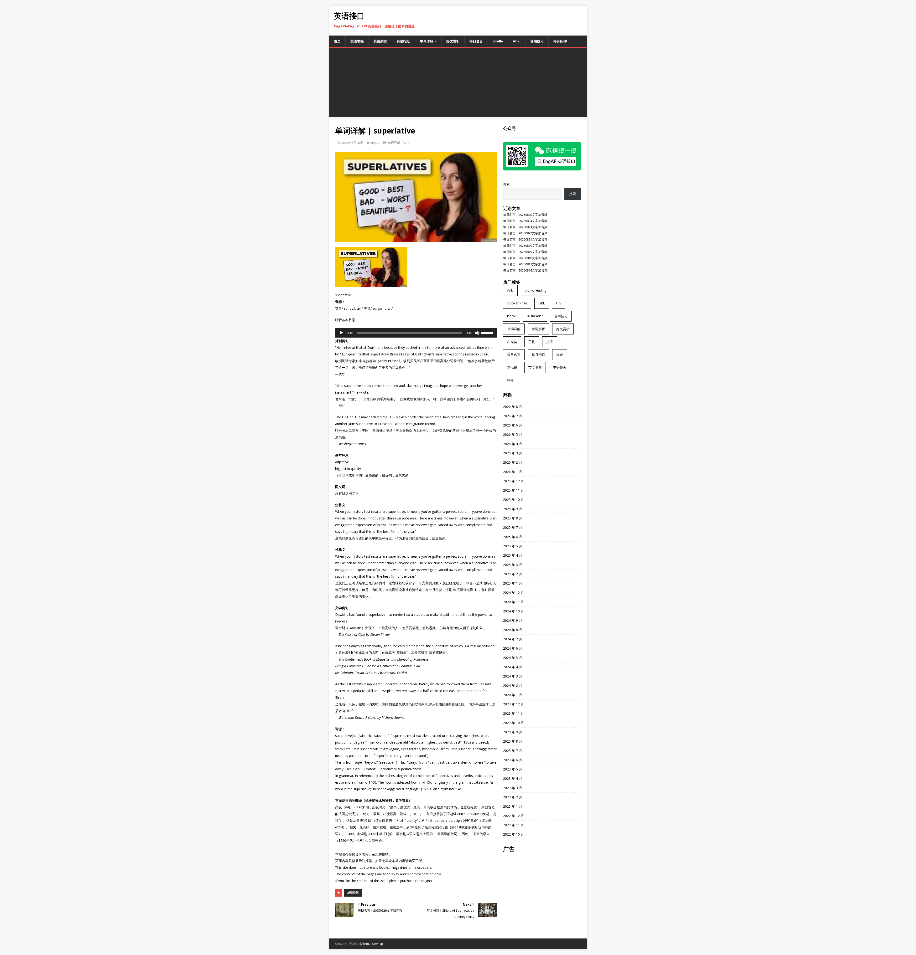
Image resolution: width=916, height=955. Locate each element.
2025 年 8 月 (512, 518)
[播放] (341, 332)
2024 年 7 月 (512, 639)
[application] (416, 333)
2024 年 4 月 (512, 667)
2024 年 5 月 (512, 657)
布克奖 (512, 341)
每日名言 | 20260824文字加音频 (525, 221)
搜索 (506, 184)
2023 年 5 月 (512, 769)
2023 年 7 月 (512, 750)
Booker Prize (517, 303)
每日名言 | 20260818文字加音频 (525, 258)
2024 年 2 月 (512, 685)
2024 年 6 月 (512, 648)
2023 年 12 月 (513, 704)
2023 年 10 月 (513, 722)
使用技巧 (537, 41)
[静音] (477, 332)
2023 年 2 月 (512, 797)
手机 (531, 341)
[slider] (487, 332)
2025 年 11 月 (513, 490)
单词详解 (426, 41)
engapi (375, 142)
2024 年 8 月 (512, 629)
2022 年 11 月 (513, 825)
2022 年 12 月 (513, 815)
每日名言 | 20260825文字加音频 (525, 214)
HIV (558, 303)
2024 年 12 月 (513, 592)
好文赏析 (453, 41)
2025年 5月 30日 (352, 142)
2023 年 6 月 (512, 760)
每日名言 (476, 41)
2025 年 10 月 (513, 499)
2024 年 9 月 (512, 620)
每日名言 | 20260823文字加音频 (525, 227)
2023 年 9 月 (512, 732)
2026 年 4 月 (512, 444)
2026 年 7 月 (512, 416)
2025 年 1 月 (512, 583)
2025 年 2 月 (512, 574)
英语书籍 (357, 41)
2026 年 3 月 (512, 453)
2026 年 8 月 (512, 406)
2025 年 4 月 (512, 555)
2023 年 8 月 (512, 741)
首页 (337, 41)
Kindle (498, 41)
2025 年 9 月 (512, 509)
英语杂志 (380, 41)
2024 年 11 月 (513, 602)
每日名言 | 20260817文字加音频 (525, 264)
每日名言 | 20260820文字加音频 (525, 245)
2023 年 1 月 (512, 806)
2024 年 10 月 (513, 611)
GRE (541, 303)
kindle (511, 316)
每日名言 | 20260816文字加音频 (525, 270)
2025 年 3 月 (512, 564)
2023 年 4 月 (512, 778)
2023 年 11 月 (513, 713)
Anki (516, 41)
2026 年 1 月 (512, 471)
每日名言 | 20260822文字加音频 (525, 233)
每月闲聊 (560, 41)
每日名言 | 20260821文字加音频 (525, 239)
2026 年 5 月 (512, 434)
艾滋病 (512, 367)
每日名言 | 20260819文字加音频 (525, 252)
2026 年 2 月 (512, 462)
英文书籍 (535, 367)
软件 (510, 380)
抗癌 (549, 341)
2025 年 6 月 (512, 536)
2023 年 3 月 (512, 788)
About (365, 944)
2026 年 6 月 (512, 425)
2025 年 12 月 (513, 481)
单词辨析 (538, 329)
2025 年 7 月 (512, 527)
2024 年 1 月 (512, 695)
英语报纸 (403, 41)
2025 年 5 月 (512, 546)
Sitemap (377, 944)
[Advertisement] (458, 84)
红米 (559, 354)
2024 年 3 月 (512, 676)
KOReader (535, 316)
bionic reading (535, 290)
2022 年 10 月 (513, 834)
